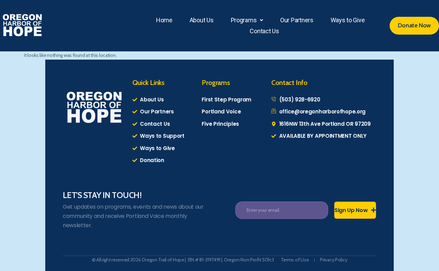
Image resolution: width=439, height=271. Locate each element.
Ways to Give (348, 20)
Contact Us (264, 31)
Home (164, 20)
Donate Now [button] (414, 25)
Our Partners (296, 20)
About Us (202, 20)
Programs (244, 20)
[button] (247, 20)
